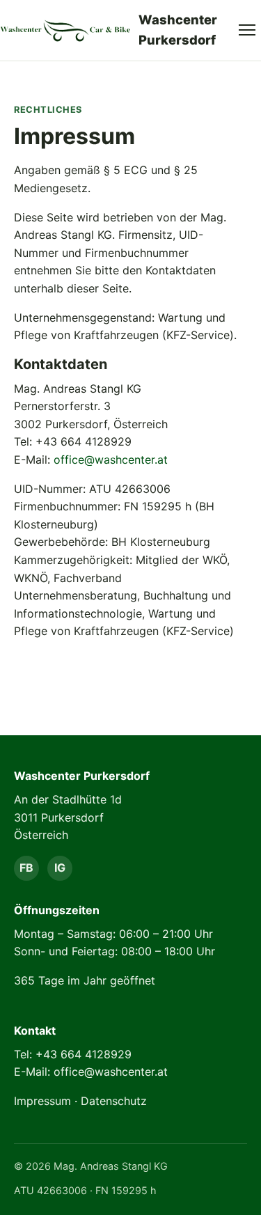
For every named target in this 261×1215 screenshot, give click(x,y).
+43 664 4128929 (83, 1054)
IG (59, 868)
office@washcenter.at (111, 460)
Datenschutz (114, 1101)
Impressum (42, 1101)
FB (26, 868)
